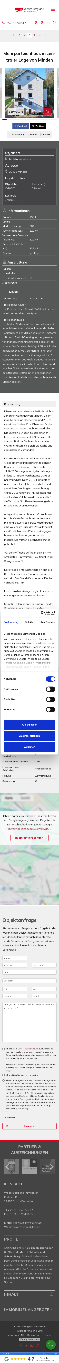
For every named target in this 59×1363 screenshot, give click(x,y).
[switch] (50, 689)
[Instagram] (55, 23)
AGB (23, 1335)
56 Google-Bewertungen (45, 1360)
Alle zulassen (29, 724)
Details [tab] (29, 622)
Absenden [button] (29, 1126)
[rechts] (45, 35)
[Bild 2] (9, 119)
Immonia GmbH (36, 1330)
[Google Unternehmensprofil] (42, 23)
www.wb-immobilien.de (25, 1227)
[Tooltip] (55, 1353)
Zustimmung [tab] (11, 622)
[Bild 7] (29, 119)
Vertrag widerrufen (29, 1339)
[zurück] (7, 1166)
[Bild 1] (4, 119)
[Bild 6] (25, 119)
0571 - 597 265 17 (21, 1209)
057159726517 (16, 23)
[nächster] (51, 1166)
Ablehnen (29, 746)
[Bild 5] (21, 119)
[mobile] (53, 9)
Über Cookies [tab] (47, 622)
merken (33, 134)
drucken (46, 134)
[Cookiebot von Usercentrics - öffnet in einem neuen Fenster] (41, 613)
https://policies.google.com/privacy (29, 828)
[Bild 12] (50, 119)
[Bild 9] (38, 119)
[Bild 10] (42, 119)
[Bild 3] (13, 119)
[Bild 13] (54, 119)
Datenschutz (34, 1335)
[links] (14, 35)
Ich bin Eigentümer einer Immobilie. (22, 1075)
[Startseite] (29, 9)
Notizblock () (17, 134)
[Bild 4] (17, 119)
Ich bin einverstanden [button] (28, 837)
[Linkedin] (49, 23)
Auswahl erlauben (29, 735)
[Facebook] (36, 23)
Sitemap (47, 1335)
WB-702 (10, 188)
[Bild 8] (34, 119)
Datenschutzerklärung (28, 1048)
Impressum (13, 1335)
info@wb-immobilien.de (27, 1222)
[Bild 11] (46, 119)
